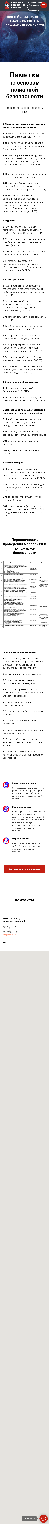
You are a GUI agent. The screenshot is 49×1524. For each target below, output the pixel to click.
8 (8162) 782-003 (17, 2)
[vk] (4, 942)
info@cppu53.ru (33, 10)
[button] (24, 869)
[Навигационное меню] (43, 5)
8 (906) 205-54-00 (18, 5)
